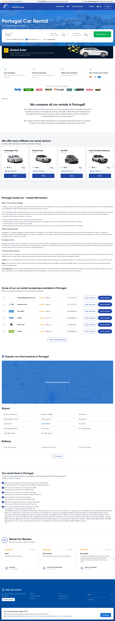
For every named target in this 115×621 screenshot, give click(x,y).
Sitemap (32, 598)
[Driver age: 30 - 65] (26, 39)
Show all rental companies (57, 340)
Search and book (105, 298)
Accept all (106, 615)
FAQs (31, 593)
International (60, 6)
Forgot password (63, 596)
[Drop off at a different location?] (5, 39)
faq (16, 478)
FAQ (68, 6)
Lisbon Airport (45, 424)
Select (15, 176)
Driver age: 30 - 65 (33, 39)
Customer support (77, 6)
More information (90, 298)
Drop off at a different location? (14, 39)
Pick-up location (9, 33)
